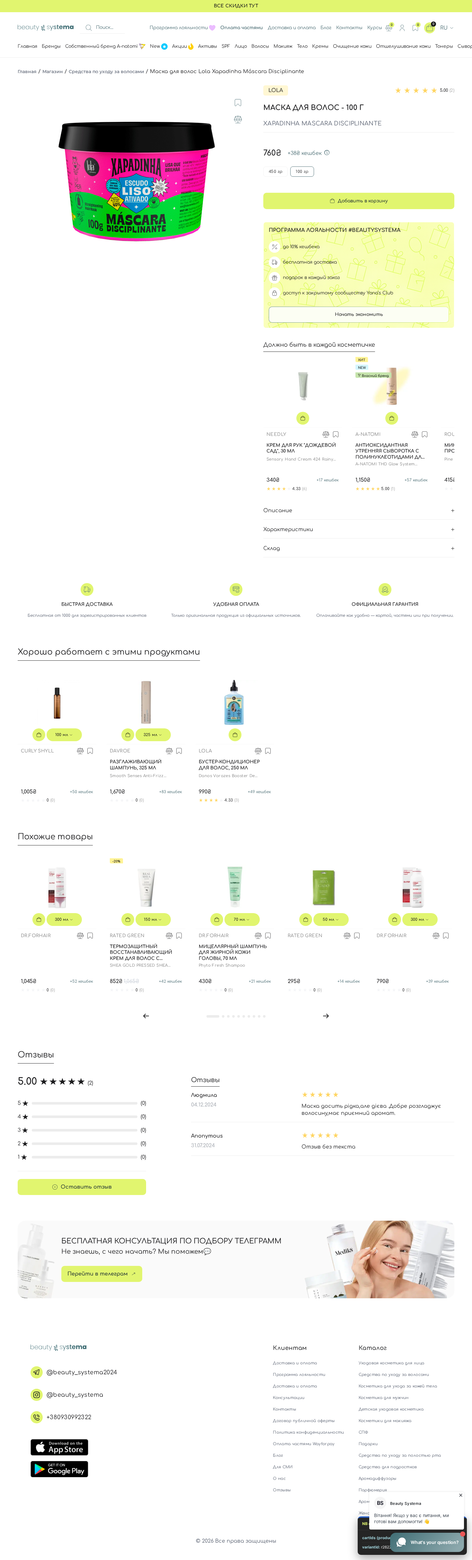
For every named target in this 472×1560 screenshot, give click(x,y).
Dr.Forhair (36, 935)
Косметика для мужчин (384, 1397)
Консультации (288, 1397)
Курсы (374, 27)
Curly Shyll (37, 751)
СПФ (363, 1432)
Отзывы (282, 1490)
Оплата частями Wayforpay (304, 1444)
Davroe (120, 751)
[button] (146, 1016)
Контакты (349, 27)
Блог (325, 27)
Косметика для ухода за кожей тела (398, 1386)
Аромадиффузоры (378, 1478)
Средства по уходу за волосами (106, 71)
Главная (27, 71)
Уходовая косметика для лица (391, 1363)
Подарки (368, 1444)
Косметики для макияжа (385, 1421)
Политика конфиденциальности (308, 1432)
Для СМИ (283, 1467)
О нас (279, 1478)
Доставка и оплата (292, 27)
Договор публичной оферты (304, 1421)
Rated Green (127, 935)
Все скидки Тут (236, 6)
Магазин (52, 71)
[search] (88, 28)
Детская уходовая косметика (391, 1409)
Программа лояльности (179, 27)
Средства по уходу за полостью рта (400, 1455)
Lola (275, 90)
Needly (276, 434)
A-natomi (367, 434)
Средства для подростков (388, 1467)
